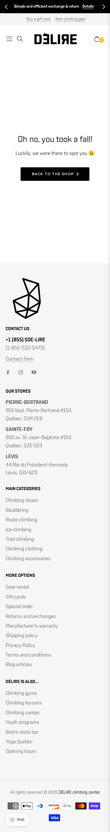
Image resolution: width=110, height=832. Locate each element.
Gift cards (16, 597)
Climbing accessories (28, 558)
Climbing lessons (24, 703)
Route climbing (21, 519)
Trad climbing (20, 539)
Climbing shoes (22, 500)
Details (88, 6)
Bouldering (17, 510)
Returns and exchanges (31, 616)
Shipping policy (22, 635)
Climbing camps (22, 712)
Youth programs (22, 722)
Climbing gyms (21, 693)
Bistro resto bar (22, 732)
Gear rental (17, 587)
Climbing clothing (24, 548)
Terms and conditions (28, 655)
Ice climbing (18, 529)
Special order (19, 606)
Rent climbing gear (70, 19)
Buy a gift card (38, 19)
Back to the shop (53, 174)
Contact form (20, 359)
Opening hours (21, 751)
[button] (6, 7)
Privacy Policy (20, 645)
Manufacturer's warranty (32, 626)
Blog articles (19, 664)
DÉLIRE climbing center (79, 792)
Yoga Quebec (19, 741)
